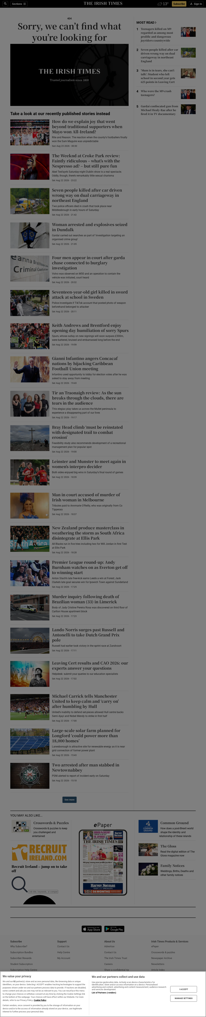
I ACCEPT (183, 989)
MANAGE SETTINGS (183, 998)
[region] (103, 994)
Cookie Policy (40, 1000)
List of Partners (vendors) (104, 992)
